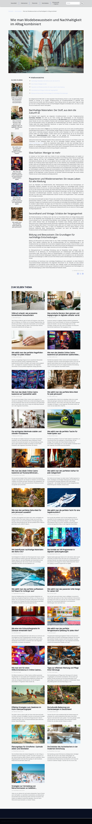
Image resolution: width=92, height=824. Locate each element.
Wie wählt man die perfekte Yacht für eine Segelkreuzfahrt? (63, 511)
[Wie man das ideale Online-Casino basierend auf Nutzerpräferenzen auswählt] (28, 458)
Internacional (24, 3)
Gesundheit (14, 3)
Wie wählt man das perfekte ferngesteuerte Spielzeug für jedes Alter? (63, 629)
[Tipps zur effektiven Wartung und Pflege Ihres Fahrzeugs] (63, 655)
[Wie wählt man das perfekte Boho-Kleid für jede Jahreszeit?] (17, 214)
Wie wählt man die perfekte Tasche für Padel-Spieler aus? (62, 432)
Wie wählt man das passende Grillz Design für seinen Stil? (63, 590)
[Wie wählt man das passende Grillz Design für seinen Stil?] (63, 576)
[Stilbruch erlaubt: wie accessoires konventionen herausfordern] (17, 89)
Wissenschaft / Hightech (55, 3)
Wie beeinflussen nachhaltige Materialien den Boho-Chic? (27, 550)
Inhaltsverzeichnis (37, 78)
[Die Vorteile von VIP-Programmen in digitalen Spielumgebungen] (63, 537)
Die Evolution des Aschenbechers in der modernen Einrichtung (62, 747)
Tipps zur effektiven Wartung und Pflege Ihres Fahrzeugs (63, 669)
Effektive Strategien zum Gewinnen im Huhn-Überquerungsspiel (26, 708)
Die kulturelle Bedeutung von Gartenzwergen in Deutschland (59, 708)
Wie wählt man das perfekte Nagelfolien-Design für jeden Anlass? (17, 150)
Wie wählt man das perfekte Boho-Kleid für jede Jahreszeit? (17, 224)
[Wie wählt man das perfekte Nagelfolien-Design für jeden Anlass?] (17, 138)
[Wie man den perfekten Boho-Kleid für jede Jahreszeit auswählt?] (28, 497)
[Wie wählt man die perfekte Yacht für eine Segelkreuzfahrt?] (63, 497)
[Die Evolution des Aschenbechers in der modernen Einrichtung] (63, 734)
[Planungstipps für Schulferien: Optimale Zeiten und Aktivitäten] (28, 734)
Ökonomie (34, 3)
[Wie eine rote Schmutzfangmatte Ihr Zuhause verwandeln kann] (28, 615)
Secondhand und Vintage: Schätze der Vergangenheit (44, 90)
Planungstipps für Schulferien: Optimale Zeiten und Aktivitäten (27, 747)
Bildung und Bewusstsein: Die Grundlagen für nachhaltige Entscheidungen (49, 93)
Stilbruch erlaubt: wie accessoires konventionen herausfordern (17, 100)
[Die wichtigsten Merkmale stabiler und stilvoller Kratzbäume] (28, 418)
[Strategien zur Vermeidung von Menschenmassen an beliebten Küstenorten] (28, 773)
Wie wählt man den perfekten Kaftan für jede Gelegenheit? (63, 472)
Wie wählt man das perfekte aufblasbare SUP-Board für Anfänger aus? (27, 590)
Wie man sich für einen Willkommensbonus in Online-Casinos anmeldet (26, 670)
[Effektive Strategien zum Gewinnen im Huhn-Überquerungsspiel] (28, 694)
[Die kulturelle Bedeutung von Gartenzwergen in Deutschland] (63, 694)
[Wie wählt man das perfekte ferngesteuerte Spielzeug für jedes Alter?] (63, 615)
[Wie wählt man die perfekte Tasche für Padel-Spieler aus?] (63, 418)
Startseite (10, 11)
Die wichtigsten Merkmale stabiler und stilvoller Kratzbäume (26, 432)
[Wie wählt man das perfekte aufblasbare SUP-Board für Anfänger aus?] (28, 576)
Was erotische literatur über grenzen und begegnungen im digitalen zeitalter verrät (16, 125)
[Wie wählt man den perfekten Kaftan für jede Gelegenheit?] (63, 458)
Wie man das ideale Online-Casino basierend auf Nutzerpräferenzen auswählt (25, 473)
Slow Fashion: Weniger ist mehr (39, 84)
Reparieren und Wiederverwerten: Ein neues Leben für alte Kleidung (48, 87)
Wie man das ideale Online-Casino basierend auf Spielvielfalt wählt (17, 201)
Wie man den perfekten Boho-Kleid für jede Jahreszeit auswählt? (26, 511)
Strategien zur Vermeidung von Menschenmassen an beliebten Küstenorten (24, 788)
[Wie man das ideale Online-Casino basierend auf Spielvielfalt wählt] (17, 189)
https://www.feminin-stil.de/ (36, 143)
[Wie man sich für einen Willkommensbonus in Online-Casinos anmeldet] (28, 655)
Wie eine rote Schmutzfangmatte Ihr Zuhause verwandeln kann (26, 629)
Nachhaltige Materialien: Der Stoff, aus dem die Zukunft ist (45, 81)
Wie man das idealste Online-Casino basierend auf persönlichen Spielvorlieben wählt (17, 175)
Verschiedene (45, 3)
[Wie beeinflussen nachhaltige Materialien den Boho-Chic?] (28, 537)
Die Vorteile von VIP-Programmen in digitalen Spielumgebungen (61, 550)
